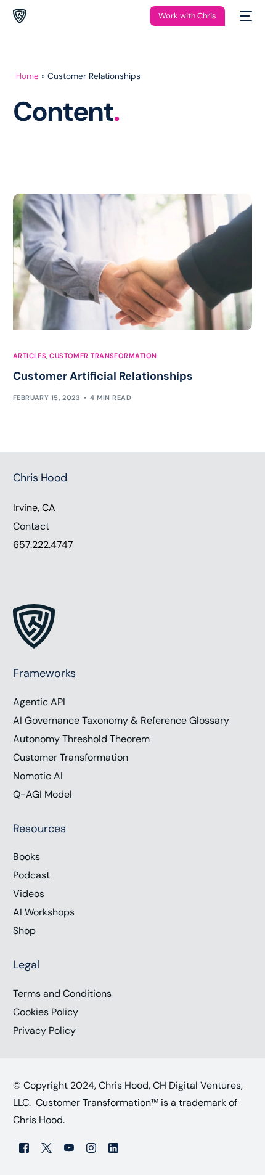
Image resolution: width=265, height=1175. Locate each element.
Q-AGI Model (42, 794)
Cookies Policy (45, 1011)
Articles (30, 356)
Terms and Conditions (62, 993)
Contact (31, 526)
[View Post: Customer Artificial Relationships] (133, 262)
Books (26, 856)
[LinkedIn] (113, 1146)
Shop (24, 930)
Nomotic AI (38, 775)
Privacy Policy (44, 1030)
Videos (28, 893)
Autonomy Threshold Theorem (81, 738)
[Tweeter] (46, 1146)
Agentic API (39, 701)
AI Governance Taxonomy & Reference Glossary (121, 720)
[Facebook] (24, 1146)
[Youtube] (69, 1146)
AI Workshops (44, 912)
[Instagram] (91, 1146)
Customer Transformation (103, 356)
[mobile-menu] (244, 16)
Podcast (31, 875)
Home (27, 76)
